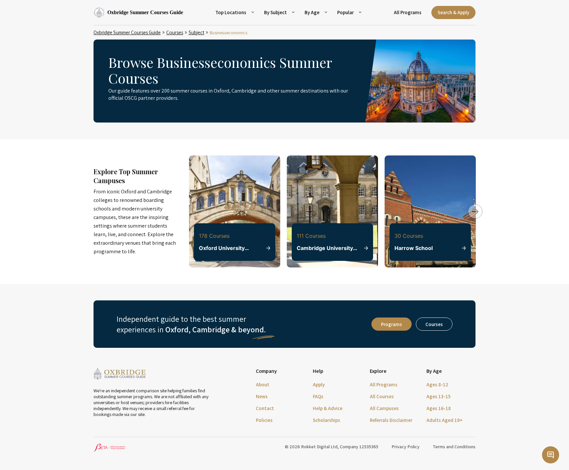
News (262, 396)
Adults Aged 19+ (444, 420)
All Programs (407, 12)
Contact (265, 408)
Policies (264, 420)
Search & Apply (453, 12)
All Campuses (384, 408)
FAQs (318, 396)
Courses (174, 32)
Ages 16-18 (438, 408)
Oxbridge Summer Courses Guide (127, 32)
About (262, 384)
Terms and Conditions (454, 447)
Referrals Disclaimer (391, 420)
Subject (196, 32)
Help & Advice (327, 408)
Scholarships (326, 420)
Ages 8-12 (437, 384)
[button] (470, 206)
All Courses (382, 396)
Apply (319, 384)
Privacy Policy (406, 447)
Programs (391, 324)
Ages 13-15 (438, 396)
